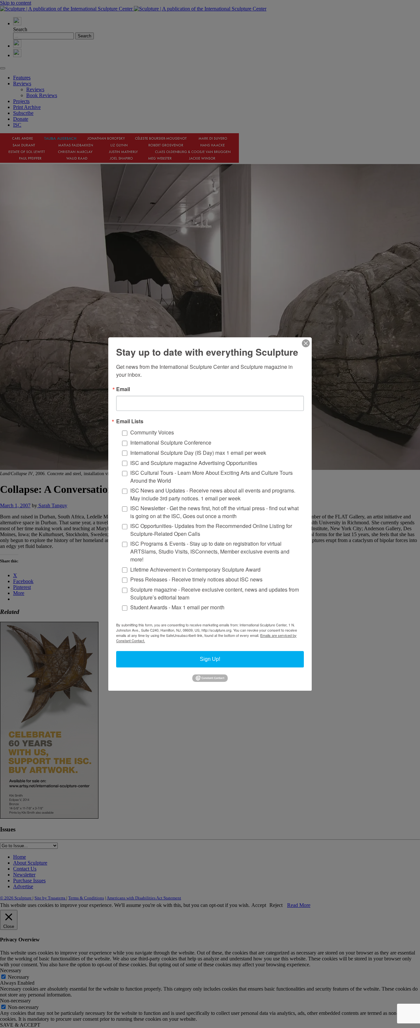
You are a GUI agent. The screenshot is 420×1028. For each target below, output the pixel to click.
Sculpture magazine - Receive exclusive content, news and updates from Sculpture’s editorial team (214, 593)
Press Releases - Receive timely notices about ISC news (196, 579)
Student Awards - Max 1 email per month (177, 607)
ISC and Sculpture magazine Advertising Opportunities (193, 463)
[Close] (306, 343)
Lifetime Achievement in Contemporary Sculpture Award (195, 569)
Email (123, 389)
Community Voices (152, 432)
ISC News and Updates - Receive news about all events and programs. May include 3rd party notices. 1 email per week (212, 494)
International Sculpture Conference (170, 442)
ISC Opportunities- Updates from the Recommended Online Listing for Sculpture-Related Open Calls (211, 529)
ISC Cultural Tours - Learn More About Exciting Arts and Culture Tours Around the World (211, 476)
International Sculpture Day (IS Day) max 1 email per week (198, 452)
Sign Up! (210, 658)
